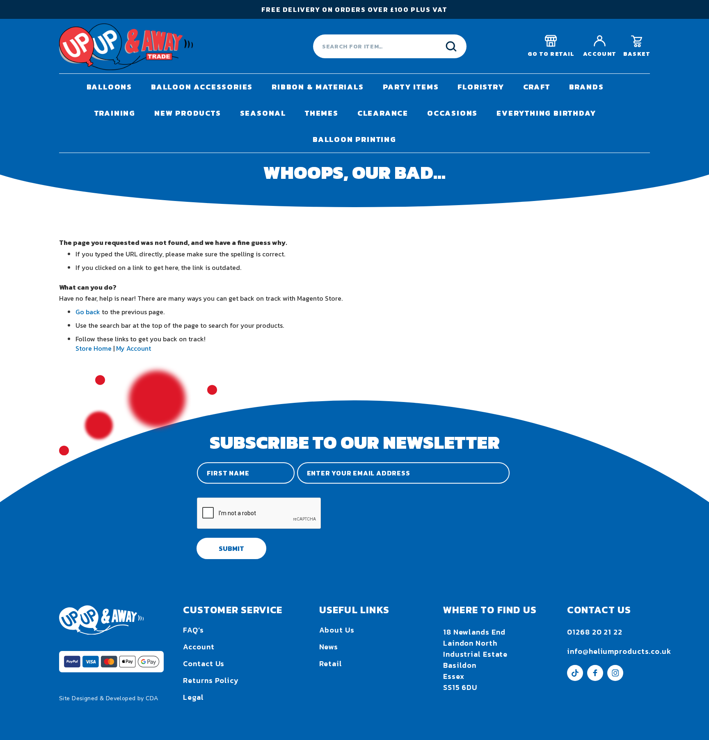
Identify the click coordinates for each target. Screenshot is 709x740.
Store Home (93, 348)
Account (198, 646)
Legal (193, 697)
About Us (336, 629)
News (328, 646)
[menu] (354, 113)
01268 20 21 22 (594, 631)
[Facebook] (595, 678)
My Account (133, 348)
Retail (330, 663)
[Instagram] (615, 678)
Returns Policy (211, 680)
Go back (87, 312)
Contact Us (203, 663)
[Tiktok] (575, 678)
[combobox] (390, 46)
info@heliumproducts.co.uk (619, 651)
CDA (152, 698)
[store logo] (126, 46)
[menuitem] (109, 87)
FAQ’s (193, 629)
